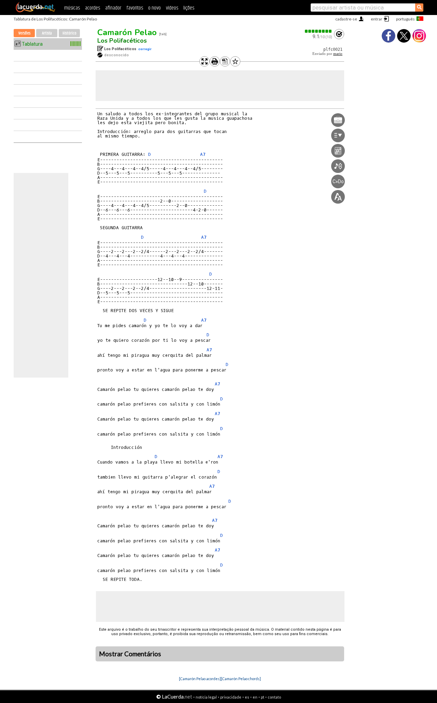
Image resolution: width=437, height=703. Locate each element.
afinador (113, 8)
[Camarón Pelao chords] (241, 678)
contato (274, 697)
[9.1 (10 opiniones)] (318, 31)
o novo (154, 8)
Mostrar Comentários (130, 654)
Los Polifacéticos (122, 40)
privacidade (230, 697)
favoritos (134, 8)
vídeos (172, 8)
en (255, 697)
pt (262, 697)
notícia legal (206, 697)
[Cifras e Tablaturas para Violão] (35, 11)
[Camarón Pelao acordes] (200, 678)
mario (337, 54)
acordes (92, 8)
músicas (72, 8)
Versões (24, 33)
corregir (145, 49)
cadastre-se (346, 18)
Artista (47, 33)
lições (188, 8)
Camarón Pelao (127, 32)
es (247, 697)
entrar (376, 18)
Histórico (69, 33)
